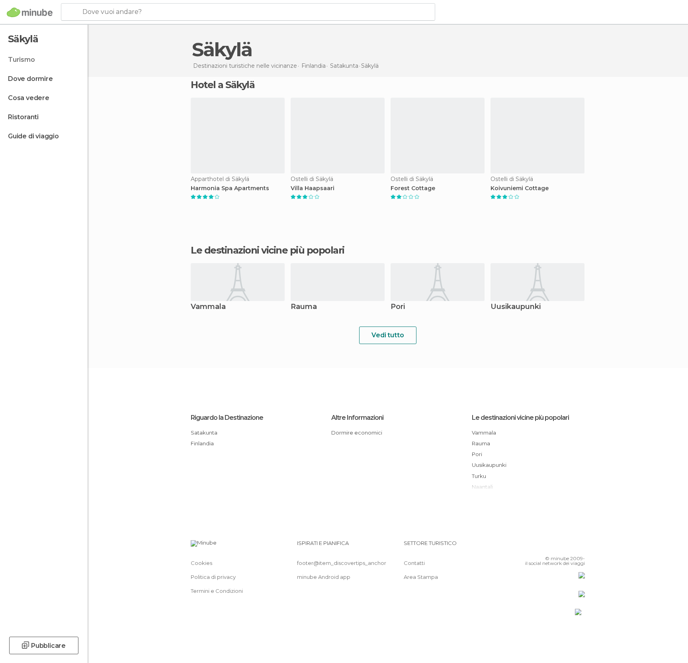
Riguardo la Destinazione (227, 417)
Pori (398, 307)
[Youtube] (579, 546)
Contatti (414, 563)
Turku (479, 476)
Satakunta (204, 432)
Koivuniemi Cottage (520, 188)
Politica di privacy (213, 577)
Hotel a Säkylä (222, 84)
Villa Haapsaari (312, 188)
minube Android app (323, 577)
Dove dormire (30, 79)
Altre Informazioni (357, 417)
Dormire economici (356, 432)
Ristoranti (23, 117)
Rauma (304, 307)
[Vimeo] (566, 546)
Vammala (208, 307)
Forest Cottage (413, 188)
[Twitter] (553, 546)
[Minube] (30, 12)
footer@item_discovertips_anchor (341, 563)
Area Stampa (421, 577)
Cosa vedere (28, 98)
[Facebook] (539, 546)
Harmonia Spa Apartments (230, 188)
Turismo (21, 59)
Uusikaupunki (516, 307)
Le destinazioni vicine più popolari (267, 250)
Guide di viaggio (33, 136)
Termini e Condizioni (217, 591)
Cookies (201, 563)
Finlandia (202, 443)
